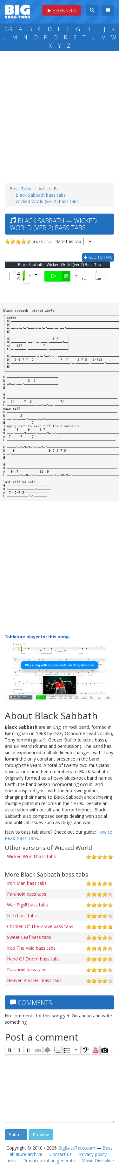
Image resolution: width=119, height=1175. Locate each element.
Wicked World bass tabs (31, 856)
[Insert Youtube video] (95, 1050)
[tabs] (85, 1050)
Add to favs (100, 257)
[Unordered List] (66, 1050)
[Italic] (19, 1050)
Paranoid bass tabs (26, 894)
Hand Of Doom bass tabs (33, 959)
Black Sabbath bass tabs (41, 195)
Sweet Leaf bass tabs (29, 937)
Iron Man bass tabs (27, 883)
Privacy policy (93, 1154)
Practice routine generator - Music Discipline (68, 1161)
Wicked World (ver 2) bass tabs (47, 201)
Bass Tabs (20, 189)
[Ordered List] (57, 1050)
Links (10, 1161)
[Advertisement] (59, 115)
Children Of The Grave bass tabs (40, 926)
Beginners (63, 11)
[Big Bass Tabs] (17, 11)
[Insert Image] (47, 1050)
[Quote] (76, 1050)
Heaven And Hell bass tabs (34, 980)
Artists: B (47, 189)
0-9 (8, 29)
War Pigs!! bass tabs (27, 905)
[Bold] (9, 1050)
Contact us (61, 1154)
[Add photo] (104, 1050)
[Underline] (28, 1050)
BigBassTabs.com (76, 1148)
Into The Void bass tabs (31, 948)
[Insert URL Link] (38, 1050)
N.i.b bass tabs (22, 915)
